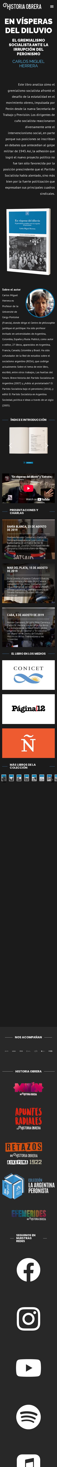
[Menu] (52, 6)
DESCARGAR (29, 462)
